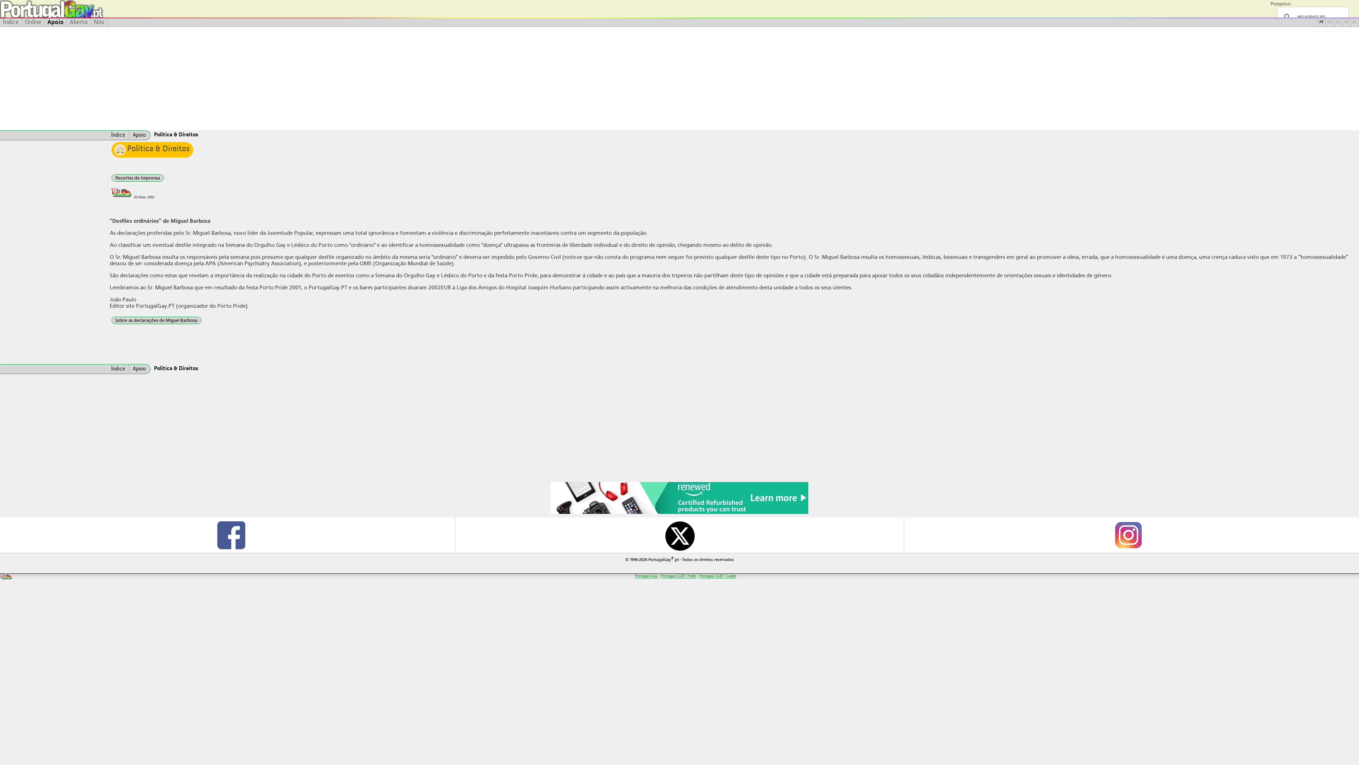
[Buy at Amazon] (679, 513)
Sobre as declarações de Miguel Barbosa (156, 320)
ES (1338, 22)
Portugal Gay (646, 576)
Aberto (79, 22)
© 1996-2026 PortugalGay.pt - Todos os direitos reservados (679, 559)
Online (33, 22)
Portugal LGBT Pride (678, 576)
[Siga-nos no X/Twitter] (679, 535)
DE (1354, 22)
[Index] (54, 135)
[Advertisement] (679, 78)
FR (1346, 22)
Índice (11, 22)
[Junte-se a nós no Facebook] (231, 535)
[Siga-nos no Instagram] (1128, 535)
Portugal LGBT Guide (717, 576)
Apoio (55, 22)
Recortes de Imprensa (137, 178)
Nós (99, 22)
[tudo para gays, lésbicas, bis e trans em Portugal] (71, 9)
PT (1321, 22)
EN (1330, 22)
